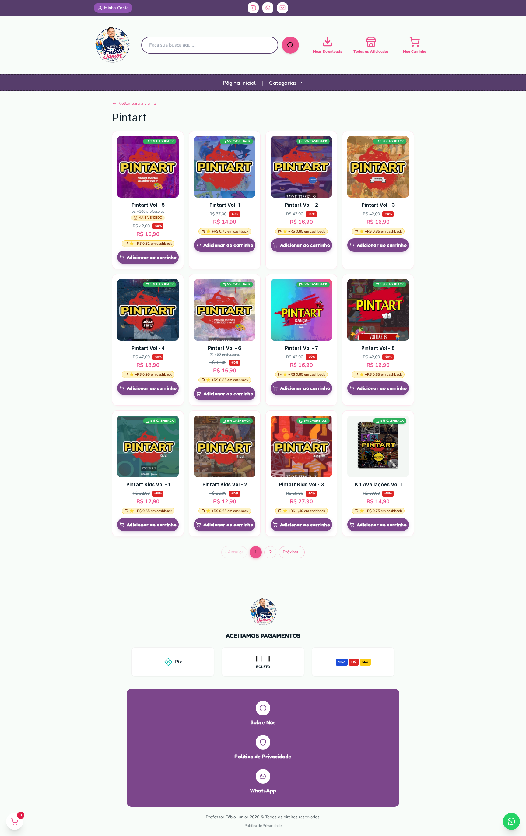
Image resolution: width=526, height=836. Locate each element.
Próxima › (292, 552)
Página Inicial (239, 82)
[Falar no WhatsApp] (511, 821)
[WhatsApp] (267, 7)
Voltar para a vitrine (137, 103)
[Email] (282, 7)
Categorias (282, 82)
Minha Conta (116, 8)
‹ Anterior (234, 552)
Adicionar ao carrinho (152, 257)
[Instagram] (253, 7)
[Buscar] (290, 45)
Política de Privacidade (263, 825)
